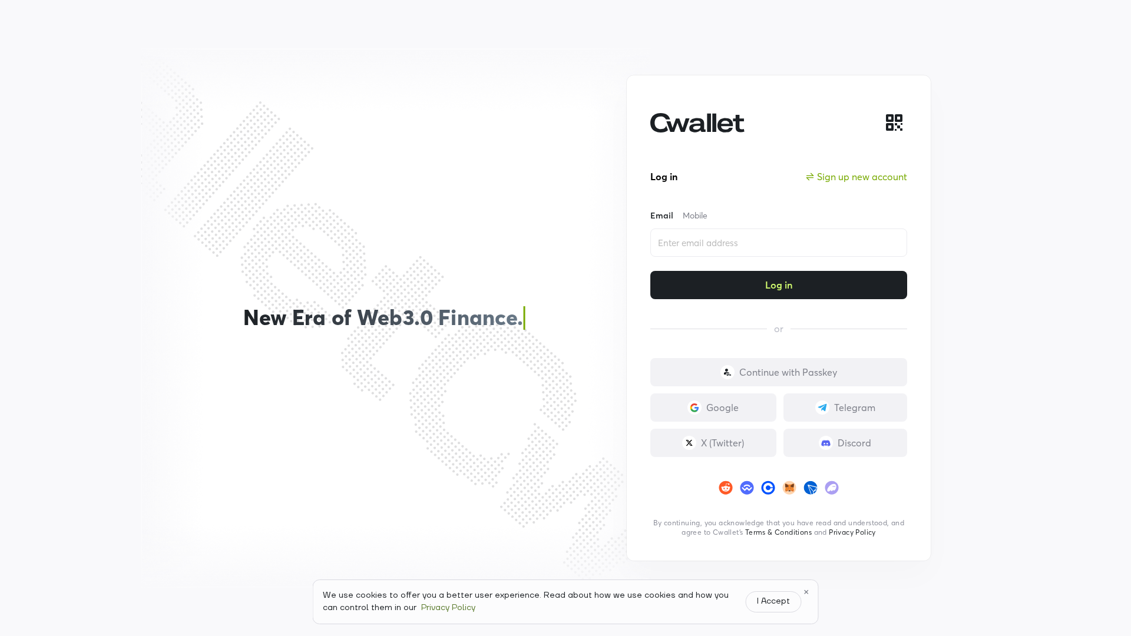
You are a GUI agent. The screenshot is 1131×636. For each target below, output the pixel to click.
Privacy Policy (852, 532)
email (661, 215)
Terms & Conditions (778, 532)
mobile (695, 215)
